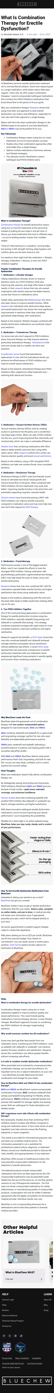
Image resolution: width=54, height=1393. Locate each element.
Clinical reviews (8, 497)
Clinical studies (8, 798)
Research (34, 107)
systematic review (11, 354)
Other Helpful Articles (20, 1229)
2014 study (37, 637)
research (19, 288)
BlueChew (5, 900)
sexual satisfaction (42, 456)
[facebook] (4, 1336)
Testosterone (38, 342)
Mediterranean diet (36, 300)
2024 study (43, 647)
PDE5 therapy (31, 507)
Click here (14, 945)
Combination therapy (10, 224)
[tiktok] (21, 1336)
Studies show (7, 446)
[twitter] (10, 1336)
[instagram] (15, 1336)
